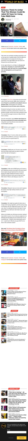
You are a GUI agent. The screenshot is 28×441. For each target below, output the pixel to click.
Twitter (20, 46)
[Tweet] (20, 40)
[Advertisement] (14, 277)
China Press (18, 37)
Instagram (3, 48)
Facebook (10, 46)
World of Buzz (24, 37)
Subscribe (21, 437)
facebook (6, 131)
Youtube (16, 46)
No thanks (11, 437)
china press (6, 96)
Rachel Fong (8, 19)
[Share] (7, 40)
